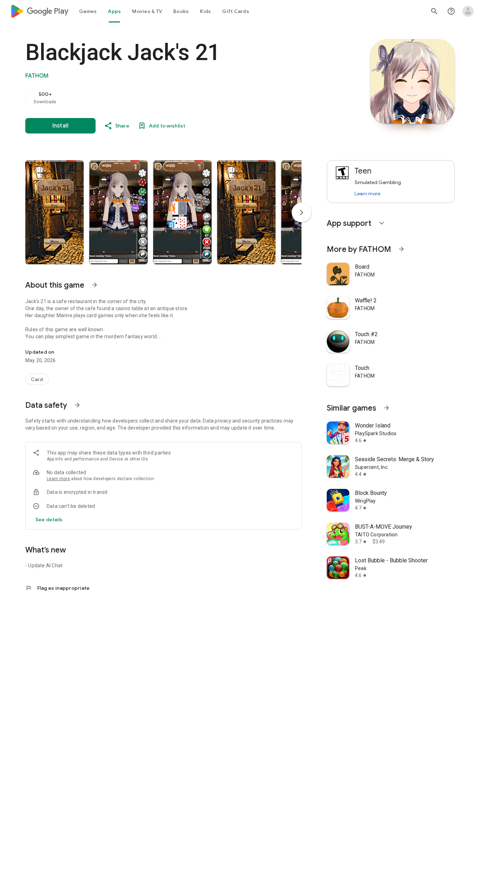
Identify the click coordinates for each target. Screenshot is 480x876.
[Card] (37, 379)
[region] (165, 97)
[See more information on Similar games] (386, 407)
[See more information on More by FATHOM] (401, 249)
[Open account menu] (468, 11)
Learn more (58, 478)
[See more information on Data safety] (77, 405)
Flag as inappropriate (57, 588)
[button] (54, 212)
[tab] (87, 11)
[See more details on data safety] (49, 519)
